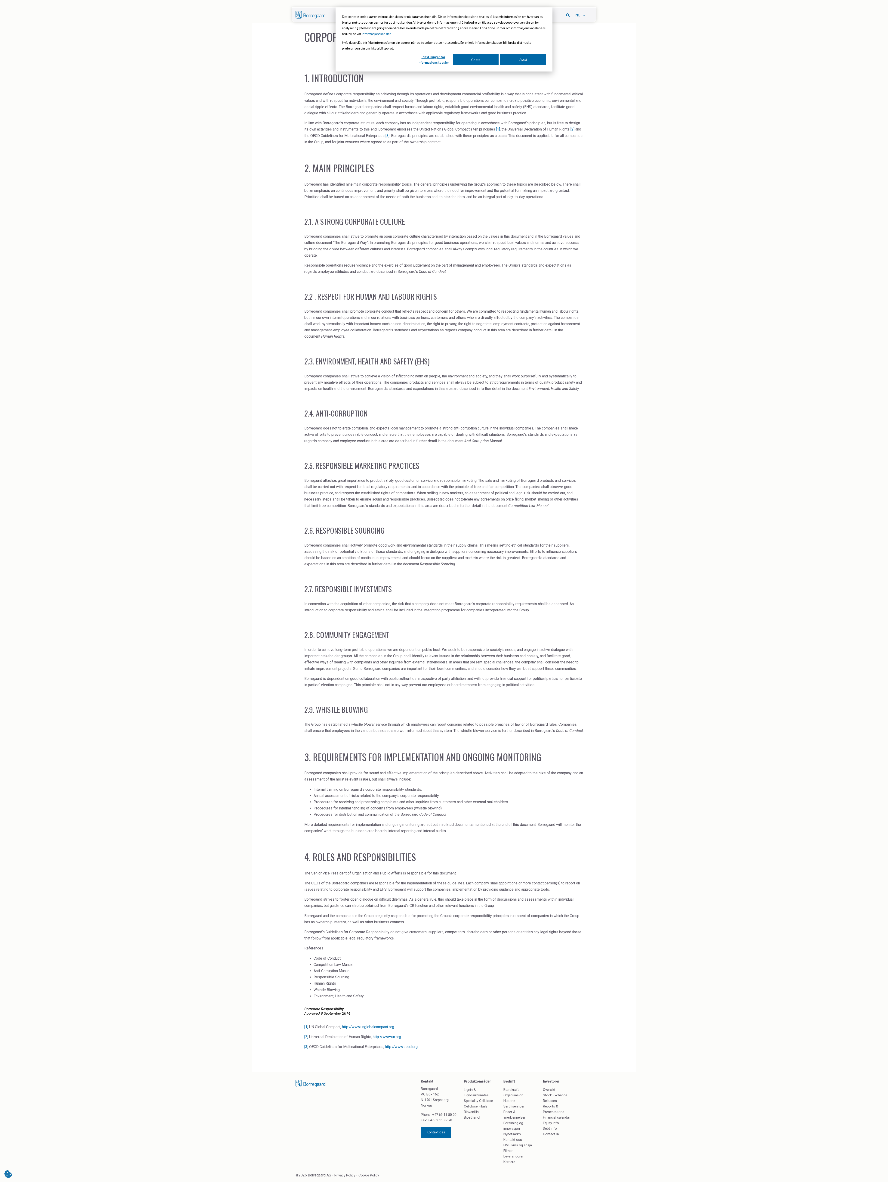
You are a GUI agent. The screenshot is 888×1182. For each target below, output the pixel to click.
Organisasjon (513, 1095)
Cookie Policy (368, 1175)
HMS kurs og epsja (517, 1145)
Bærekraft (511, 1090)
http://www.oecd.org (401, 1047)
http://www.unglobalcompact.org (368, 1027)
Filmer (508, 1151)
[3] (387, 136)
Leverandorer (513, 1156)
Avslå (523, 60)
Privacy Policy (344, 1175)
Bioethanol (472, 1117)
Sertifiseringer (513, 1106)
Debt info (550, 1128)
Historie (509, 1101)
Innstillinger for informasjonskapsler (433, 60)
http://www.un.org (387, 1037)
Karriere (509, 1162)
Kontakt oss (436, 1132)
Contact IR (551, 1134)
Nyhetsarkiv (512, 1134)
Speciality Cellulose (478, 1101)
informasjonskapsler (376, 34)
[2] (572, 129)
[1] (498, 129)
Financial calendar (556, 1117)
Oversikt (549, 1090)
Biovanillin (471, 1112)
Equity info (551, 1123)
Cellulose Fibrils (475, 1106)
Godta (475, 60)
